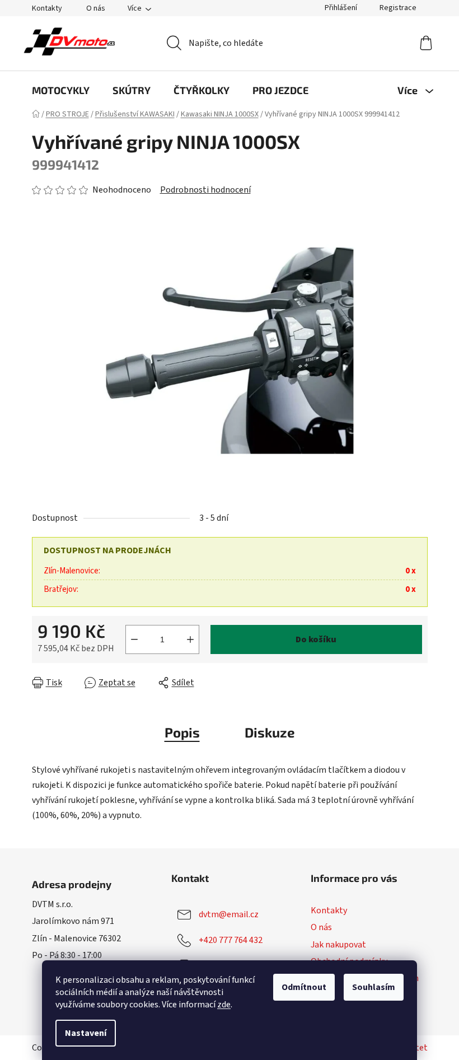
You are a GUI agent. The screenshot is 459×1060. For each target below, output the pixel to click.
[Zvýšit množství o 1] (190, 639)
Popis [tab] (182, 732)
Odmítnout (304, 987)
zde (224, 1004)
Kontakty (47, 8)
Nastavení (85, 1033)
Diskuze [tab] (270, 732)
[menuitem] (61, 90)
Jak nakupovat (338, 944)
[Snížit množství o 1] (134, 639)
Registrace (398, 7)
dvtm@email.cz (229, 914)
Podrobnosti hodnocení (205, 190)
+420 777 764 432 (231, 940)
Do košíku (316, 639)
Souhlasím (373, 987)
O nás (95, 8)
